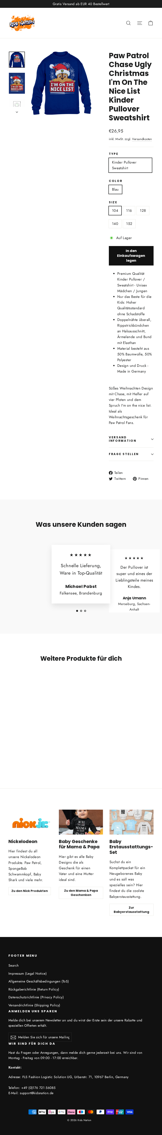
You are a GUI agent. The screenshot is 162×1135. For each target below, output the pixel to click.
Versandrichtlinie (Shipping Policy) (34, 1005)
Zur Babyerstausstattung (131, 909)
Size (113, 202)
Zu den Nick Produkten (29, 891)
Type (114, 154)
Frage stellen (124, 454)
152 (129, 223)
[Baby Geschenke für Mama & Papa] (81, 822)
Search (13, 965)
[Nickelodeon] (30, 822)
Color (116, 181)
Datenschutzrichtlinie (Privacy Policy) (36, 997)
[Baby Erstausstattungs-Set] (131, 822)
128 (143, 210)
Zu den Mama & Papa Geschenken (81, 893)
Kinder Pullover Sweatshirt (124, 165)
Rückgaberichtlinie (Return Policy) (33, 989)
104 (115, 210)
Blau (115, 189)
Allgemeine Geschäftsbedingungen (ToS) (38, 981)
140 (115, 223)
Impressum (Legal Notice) (27, 973)
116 (129, 210)
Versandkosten (142, 139)
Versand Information (122, 439)
